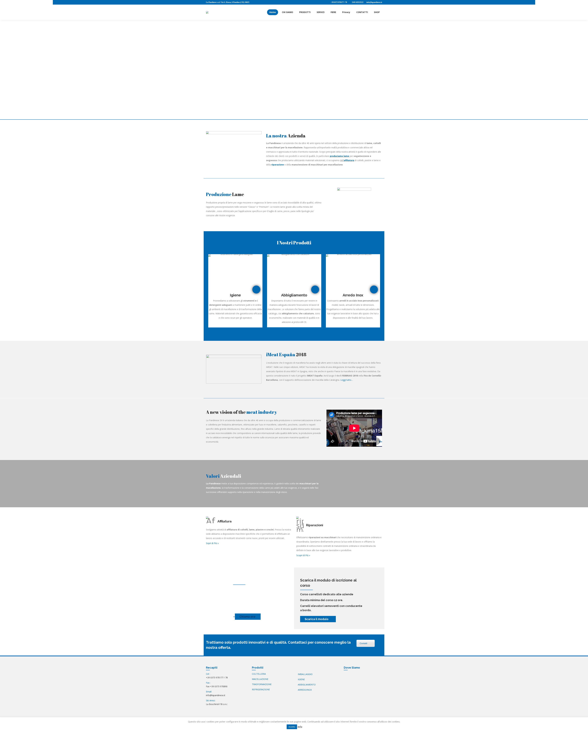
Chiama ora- (247, 616)
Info (300, 726)
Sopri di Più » (212, 543)
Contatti (363, 643)
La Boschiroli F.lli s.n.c (216, 704)
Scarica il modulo (317, 619)
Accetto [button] (291, 726)
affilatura (349, 160)
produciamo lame (339, 156)
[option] (235, 290)
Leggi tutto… (346, 379)
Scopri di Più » (303, 555)
